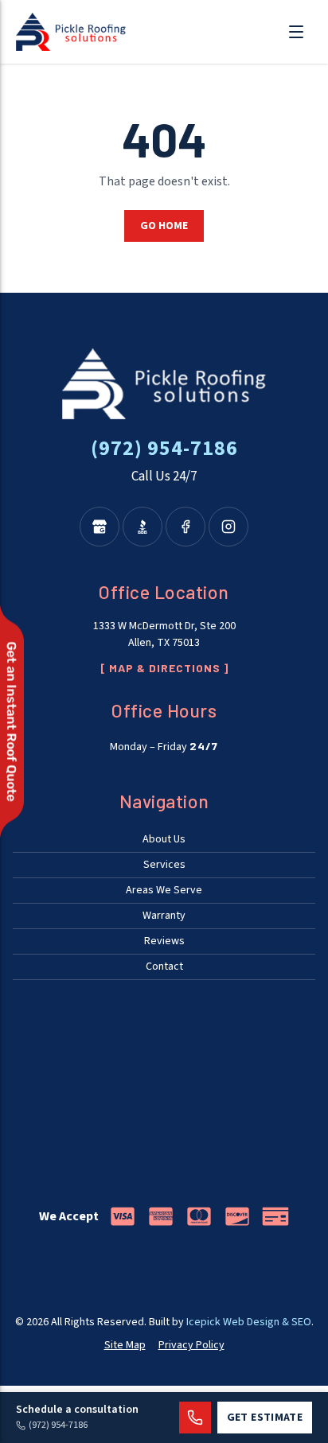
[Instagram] (228, 526)
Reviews (164, 941)
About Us (164, 839)
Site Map (125, 1345)
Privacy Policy (191, 1345)
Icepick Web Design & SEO (248, 1322)
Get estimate (265, 1417)
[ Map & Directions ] (164, 668)
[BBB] (142, 526)
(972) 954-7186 (164, 448)
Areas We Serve (164, 890)
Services (164, 865)
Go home (164, 226)
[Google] (99, 526)
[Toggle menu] (296, 32)
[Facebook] (185, 526)
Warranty (164, 916)
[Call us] (195, 1417)
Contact (164, 966)
